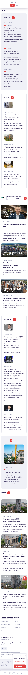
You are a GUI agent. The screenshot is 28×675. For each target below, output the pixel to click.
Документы (17, 624)
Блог (2, 630)
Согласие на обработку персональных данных (10, 652)
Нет (17, 5)
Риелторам (17, 630)
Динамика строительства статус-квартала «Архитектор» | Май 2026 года (14, 597)
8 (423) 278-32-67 (7, 638)
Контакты (17, 621)
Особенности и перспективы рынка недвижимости (13, 418)
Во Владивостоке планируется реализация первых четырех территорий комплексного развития (14, 372)
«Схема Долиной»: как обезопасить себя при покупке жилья (12, 117)
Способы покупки (5, 624)
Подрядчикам (18, 634)
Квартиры (3, 627)
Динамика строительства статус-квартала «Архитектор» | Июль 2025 (13, 475)
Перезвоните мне (5, 639)
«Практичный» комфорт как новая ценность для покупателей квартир (13, 149)
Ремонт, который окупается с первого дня (13, 29)
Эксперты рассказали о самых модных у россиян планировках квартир (12, 176)
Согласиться (19, 666)
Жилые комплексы (5, 621)
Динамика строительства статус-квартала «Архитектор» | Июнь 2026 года (14, 556)
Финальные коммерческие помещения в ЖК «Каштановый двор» (13, 76)
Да (12, 5)
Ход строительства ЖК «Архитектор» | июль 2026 (12, 520)
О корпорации (18, 627)
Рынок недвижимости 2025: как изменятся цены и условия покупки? (13, 339)
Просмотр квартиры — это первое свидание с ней (13, 52)
